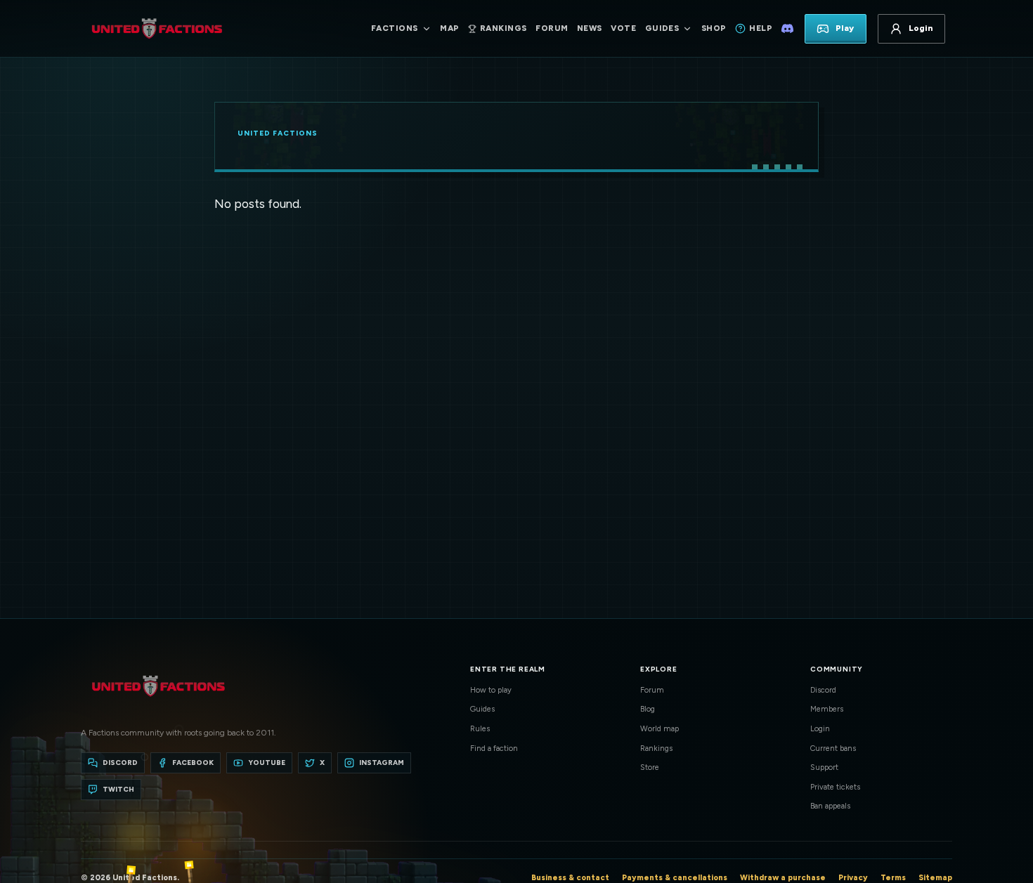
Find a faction (494, 748)
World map (659, 728)
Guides (482, 709)
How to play (491, 690)
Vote (623, 28)
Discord (823, 690)
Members (826, 709)
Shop (714, 28)
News (589, 28)
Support (824, 767)
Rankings (656, 748)
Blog (647, 709)
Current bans (833, 748)
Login (820, 728)
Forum (551, 28)
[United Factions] (157, 29)
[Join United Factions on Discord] (787, 29)
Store (649, 767)
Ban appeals (830, 806)
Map (449, 28)
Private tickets (835, 787)
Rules (480, 728)
